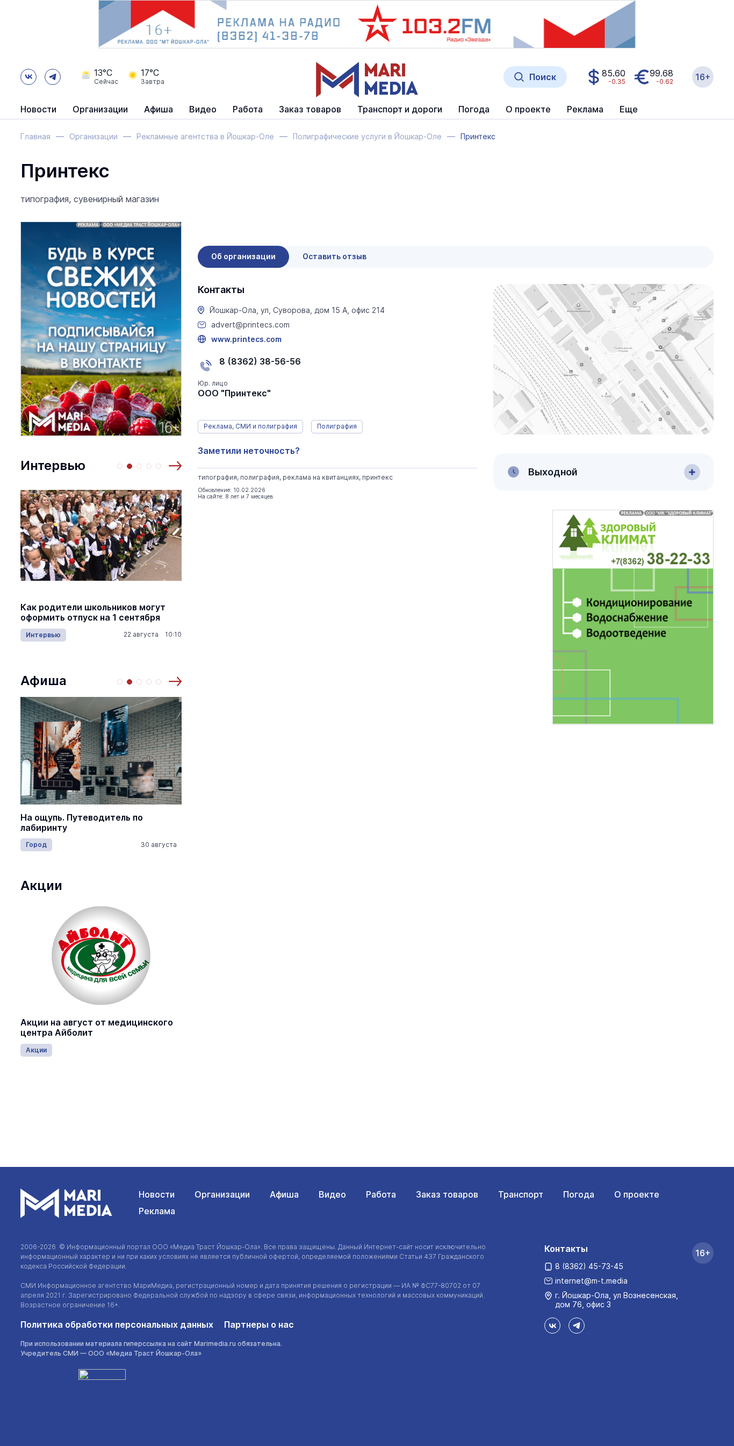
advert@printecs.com (250, 324)
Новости (38, 110)
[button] (175, 466)
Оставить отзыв (334, 256)
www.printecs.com (246, 339)
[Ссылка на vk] (28, 77)
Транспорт (520, 1194)
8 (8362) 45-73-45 (589, 1266)
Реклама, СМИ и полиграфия (250, 426)
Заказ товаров (447, 1194)
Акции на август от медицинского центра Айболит (96, 1027)
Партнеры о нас (259, 1324)
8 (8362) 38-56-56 (260, 361)
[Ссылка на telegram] (53, 77)
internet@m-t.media (591, 1280)
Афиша (43, 680)
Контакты (566, 1248)
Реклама (157, 1211)
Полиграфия (337, 426)
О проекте (636, 1194)
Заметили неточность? (249, 450)
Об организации (243, 256)
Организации (222, 1194)
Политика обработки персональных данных (116, 1324)
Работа (248, 110)
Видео (203, 110)
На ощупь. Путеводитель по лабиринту (81, 823)
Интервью (52, 465)
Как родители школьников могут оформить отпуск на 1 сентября (92, 612)
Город (36, 844)
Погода (578, 1194)
